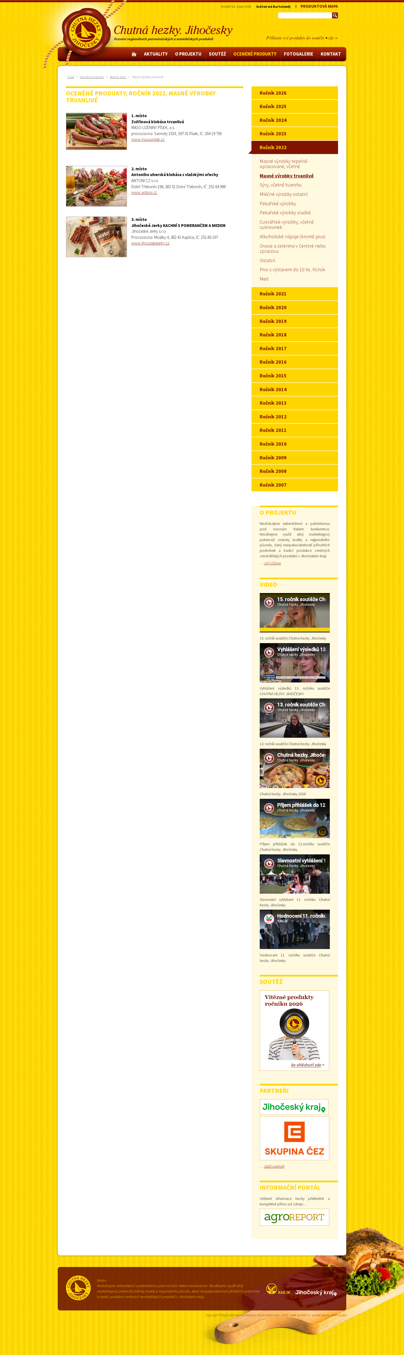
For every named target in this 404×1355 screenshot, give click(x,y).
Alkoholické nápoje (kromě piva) (292, 236)
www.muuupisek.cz (148, 139)
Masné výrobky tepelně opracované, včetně (284, 164)
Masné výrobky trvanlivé (287, 175)
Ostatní (267, 260)
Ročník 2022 (118, 77)
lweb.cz (306, 1315)
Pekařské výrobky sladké (285, 212)
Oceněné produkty (92, 77)
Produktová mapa (319, 6)
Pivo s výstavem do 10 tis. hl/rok (292, 269)
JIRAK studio (338, 1315)
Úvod (70, 77)
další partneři (274, 1166)
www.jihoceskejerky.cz (150, 243)
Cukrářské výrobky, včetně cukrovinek (287, 225)
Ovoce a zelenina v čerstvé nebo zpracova (293, 248)
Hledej (335, 15)
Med (264, 279)
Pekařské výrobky (278, 203)
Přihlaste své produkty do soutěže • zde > (302, 37)
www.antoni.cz (144, 192)
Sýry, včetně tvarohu (281, 185)
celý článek (272, 563)
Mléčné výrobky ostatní (284, 194)
